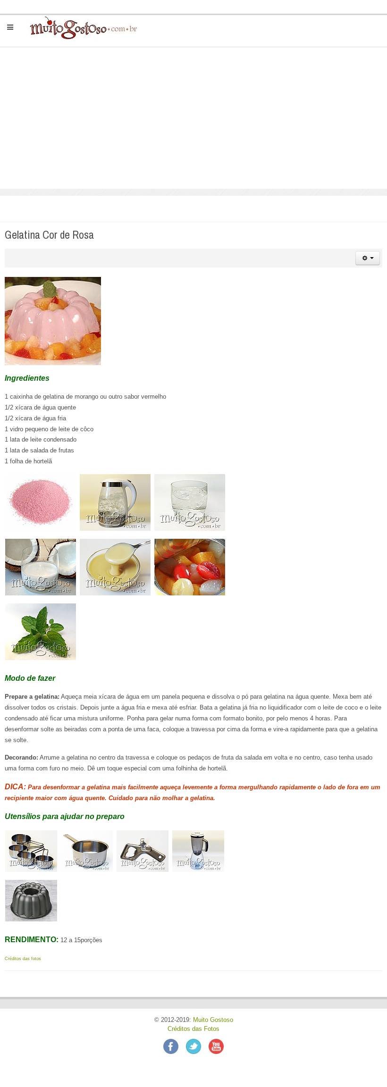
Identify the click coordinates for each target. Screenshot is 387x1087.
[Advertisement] (193, 118)
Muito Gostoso (213, 1020)
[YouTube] (216, 1046)
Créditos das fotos (23, 958)
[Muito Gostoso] (79, 27)
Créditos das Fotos (193, 1029)
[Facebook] (174, 1046)
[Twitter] (197, 1046)
